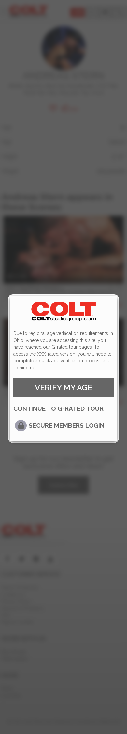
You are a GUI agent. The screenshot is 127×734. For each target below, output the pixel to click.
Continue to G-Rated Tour (58, 408)
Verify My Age (63, 387)
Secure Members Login (67, 425)
